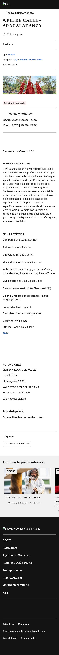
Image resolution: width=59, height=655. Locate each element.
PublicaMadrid (12, 577)
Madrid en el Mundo (16, 585)
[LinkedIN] (44, 604)
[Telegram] (35, 612)
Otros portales (28, 638)
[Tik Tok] (16, 612)
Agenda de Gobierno (16, 555)
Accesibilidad (10, 638)
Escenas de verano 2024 (17, 443)
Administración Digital (18, 562)
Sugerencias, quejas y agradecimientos (24, 631)
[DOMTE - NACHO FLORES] (27, 486)
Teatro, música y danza (20, 13)
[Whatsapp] (7, 612)
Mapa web (23, 624)
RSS (5, 592)
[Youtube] (35, 604)
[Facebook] (7, 604)
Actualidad (10, 547)
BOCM (7, 540)
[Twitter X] (25, 604)
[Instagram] (16, 604)
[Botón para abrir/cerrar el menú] (54, 4)
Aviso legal (8, 624)
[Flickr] (25, 612)
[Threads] (44, 612)
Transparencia (12, 570)
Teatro (11, 54)
